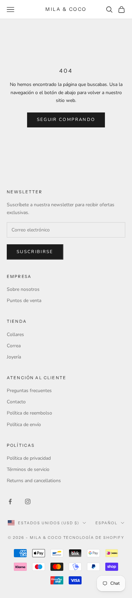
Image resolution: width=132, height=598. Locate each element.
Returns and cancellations (34, 480)
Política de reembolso (29, 413)
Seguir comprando (66, 120)
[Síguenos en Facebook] (10, 501)
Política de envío (24, 424)
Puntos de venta (24, 300)
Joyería (14, 357)
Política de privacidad (29, 458)
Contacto (16, 402)
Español (106, 523)
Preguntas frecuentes (29, 390)
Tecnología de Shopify (94, 537)
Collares (15, 334)
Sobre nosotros (23, 289)
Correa (14, 345)
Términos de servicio (28, 469)
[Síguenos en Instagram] (27, 501)
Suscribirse (35, 252)
